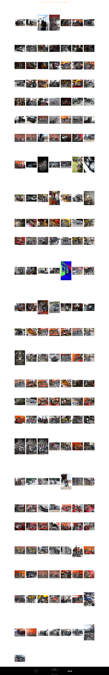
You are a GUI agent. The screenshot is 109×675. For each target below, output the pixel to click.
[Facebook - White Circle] (68, 671)
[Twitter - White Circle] (69, 671)
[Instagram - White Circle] (71, 671)
